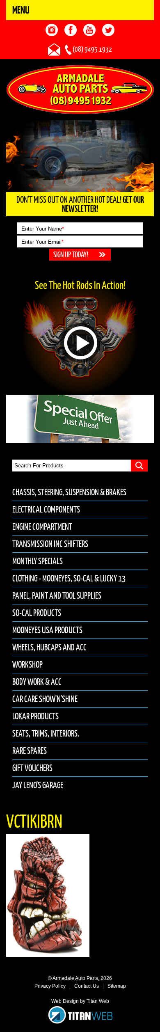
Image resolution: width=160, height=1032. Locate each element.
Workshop (27, 664)
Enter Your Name (42, 229)
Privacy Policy (50, 986)
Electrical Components (46, 509)
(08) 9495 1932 (92, 49)
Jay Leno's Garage (37, 785)
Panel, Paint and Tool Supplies (56, 595)
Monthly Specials (37, 561)
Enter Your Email (42, 242)
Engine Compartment (42, 526)
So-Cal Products (36, 612)
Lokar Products (35, 716)
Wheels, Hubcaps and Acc (49, 647)
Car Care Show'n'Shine (45, 699)
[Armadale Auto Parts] (80, 89)
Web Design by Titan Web (80, 1001)
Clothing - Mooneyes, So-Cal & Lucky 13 (69, 578)
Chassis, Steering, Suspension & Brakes (69, 492)
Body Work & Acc (37, 681)
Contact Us (86, 986)
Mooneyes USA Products (47, 630)
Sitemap (116, 986)
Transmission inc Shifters (50, 543)
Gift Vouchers (32, 767)
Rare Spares (29, 750)
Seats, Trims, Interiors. (45, 733)
